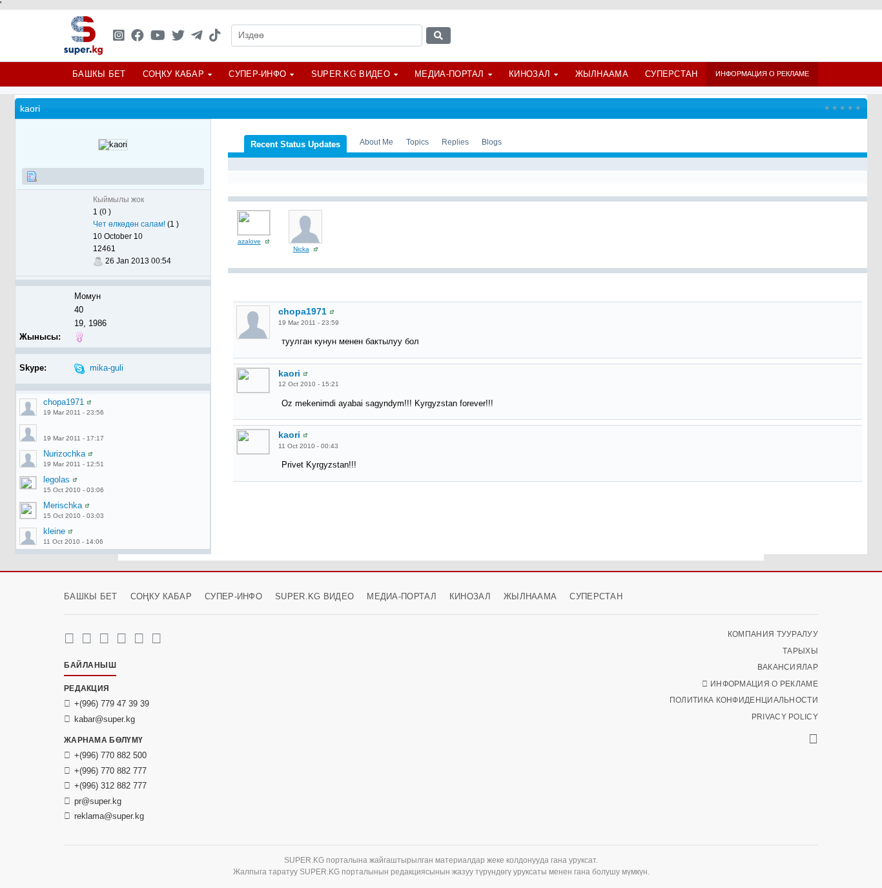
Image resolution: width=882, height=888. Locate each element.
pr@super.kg (97, 801)
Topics (417, 142)
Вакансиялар (787, 667)
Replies (455, 142)
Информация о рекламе (762, 73)
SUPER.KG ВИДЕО (350, 74)
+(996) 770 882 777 (110, 771)
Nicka (301, 249)
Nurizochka (64, 454)
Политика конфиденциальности (744, 700)
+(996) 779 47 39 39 (111, 703)
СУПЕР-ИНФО (257, 74)
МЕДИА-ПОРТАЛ (449, 74)
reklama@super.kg (109, 816)
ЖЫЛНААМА (601, 74)
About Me (376, 142)
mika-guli (106, 368)
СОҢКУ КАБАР (173, 74)
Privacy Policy (785, 716)
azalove (249, 241)
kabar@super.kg (104, 719)
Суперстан (671, 74)
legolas (56, 479)
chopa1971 (63, 402)
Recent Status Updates (295, 144)
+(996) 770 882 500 (110, 755)
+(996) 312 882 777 (110, 785)
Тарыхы (800, 651)
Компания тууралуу (773, 634)
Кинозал (529, 74)
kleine (54, 531)
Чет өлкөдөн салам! (129, 224)
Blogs (492, 142)
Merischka (62, 505)
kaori (289, 373)
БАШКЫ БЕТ (99, 74)
